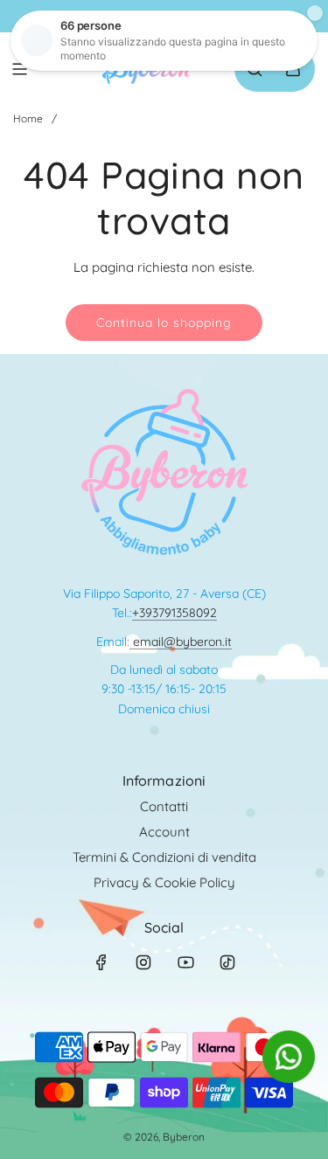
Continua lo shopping (164, 322)
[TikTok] (227, 962)
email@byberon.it (180, 641)
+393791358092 (174, 613)
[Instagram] (143, 962)
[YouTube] (185, 962)
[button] (288, 1078)
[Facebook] (101, 962)
